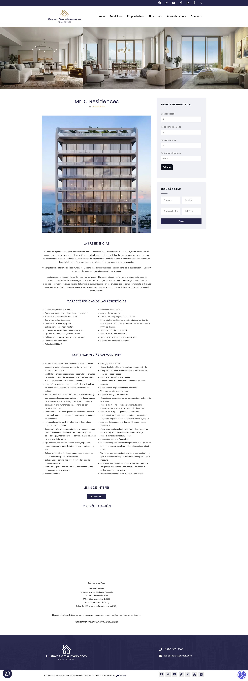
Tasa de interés (168, 140)
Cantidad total (168, 114)
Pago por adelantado (171, 127)
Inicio (102, 16)
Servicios (115, 16)
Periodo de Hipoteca (171, 153)
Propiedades (135, 16)
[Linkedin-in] (187, 674)
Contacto (196, 16)
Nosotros (154, 16)
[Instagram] (168, 674)
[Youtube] (174, 674)
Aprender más (175, 16)
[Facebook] (161, 674)
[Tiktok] (181, 674)
